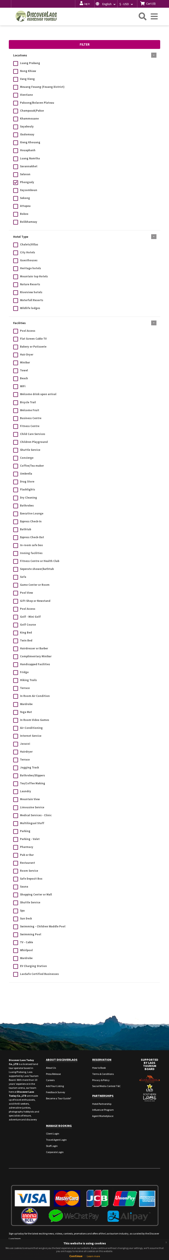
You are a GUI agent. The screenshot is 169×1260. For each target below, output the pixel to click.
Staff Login (52, 1146)
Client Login (52, 1133)
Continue (76, 1256)
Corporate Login (55, 1152)
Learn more (93, 1256)
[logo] (36, 16)
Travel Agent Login (56, 1139)
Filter (85, 44)
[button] (105, 4)
